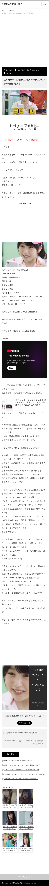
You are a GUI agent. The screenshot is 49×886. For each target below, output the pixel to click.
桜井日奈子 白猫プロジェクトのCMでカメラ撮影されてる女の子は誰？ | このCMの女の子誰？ (31, 402)
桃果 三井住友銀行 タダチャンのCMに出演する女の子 (22, 765)
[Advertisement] (24, 40)
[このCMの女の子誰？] (12, 4)
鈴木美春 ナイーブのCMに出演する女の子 (18, 761)
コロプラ (20, 70)
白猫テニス (35, 70)
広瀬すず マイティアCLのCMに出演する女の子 (21, 733)
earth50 (9, 73)
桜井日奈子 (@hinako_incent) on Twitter (18, 331)
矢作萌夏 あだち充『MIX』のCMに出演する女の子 (21, 779)
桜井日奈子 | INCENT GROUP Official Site (20, 312)
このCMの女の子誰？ (17, 883)
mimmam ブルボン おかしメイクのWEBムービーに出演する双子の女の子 (24, 742)
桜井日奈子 (27, 70)
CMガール (11, 10)
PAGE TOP (26, 877)
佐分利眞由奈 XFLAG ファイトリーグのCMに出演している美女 (25, 774)
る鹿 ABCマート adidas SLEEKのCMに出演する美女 (21, 770)
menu (44, 4)
